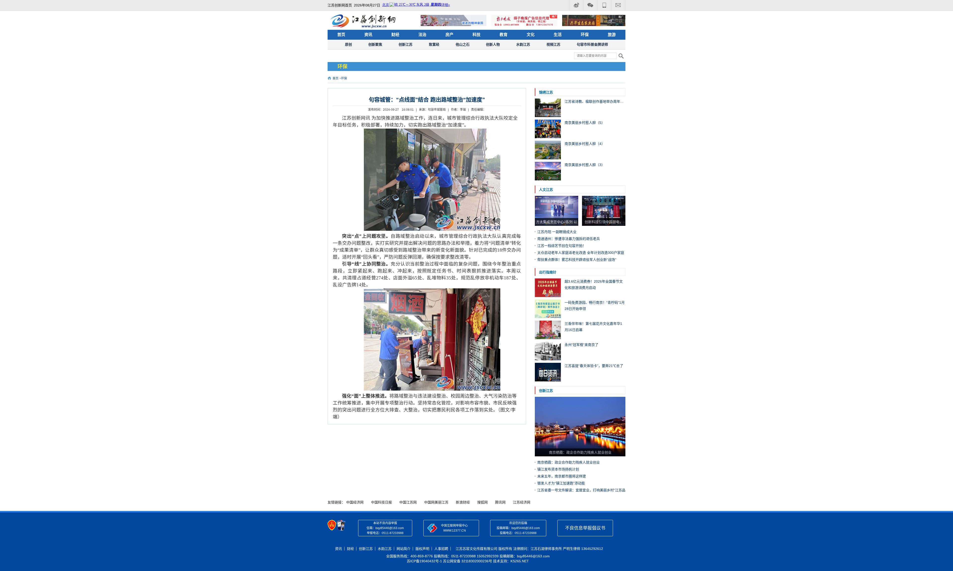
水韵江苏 (523, 44)
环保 (585, 35)
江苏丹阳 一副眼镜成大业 (557, 232)
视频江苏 (553, 44)
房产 (449, 35)
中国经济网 (355, 502)
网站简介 (403, 549)
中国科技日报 (381, 502)
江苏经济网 (521, 502)
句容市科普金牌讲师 (592, 44)
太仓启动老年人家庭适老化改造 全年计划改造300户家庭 (580, 253)
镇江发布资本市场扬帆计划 (558, 469)
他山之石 (463, 44)
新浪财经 (463, 502)
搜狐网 (482, 502)
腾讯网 (500, 502)
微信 (590, 5)
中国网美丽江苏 (436, 502)
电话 (604, 5)
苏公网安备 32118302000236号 (467, 561)
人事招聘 (441, 549)
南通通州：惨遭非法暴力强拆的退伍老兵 (568, 239)
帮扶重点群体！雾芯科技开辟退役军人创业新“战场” (576, 260)
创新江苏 (405, 44)
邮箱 (618, 5)
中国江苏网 (408, 502)
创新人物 (493, 44)
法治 (422, 35)
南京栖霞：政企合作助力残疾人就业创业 (568, 462)
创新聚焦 (375, 44)
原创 (348, 44)
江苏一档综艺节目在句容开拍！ (561, 246)
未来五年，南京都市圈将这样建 (561, 476)
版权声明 (422, 549)
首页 (341, 35)
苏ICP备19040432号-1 (424, 561)
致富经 (434, 44)
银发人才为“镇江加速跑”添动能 (561, 483)
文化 (531, 35)
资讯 (368, 35)
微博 (576, 5)
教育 (504, 35)
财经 (395, 35)
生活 (558, 35)
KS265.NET (520, 561)
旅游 (612, 35)
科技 (476, 35)
